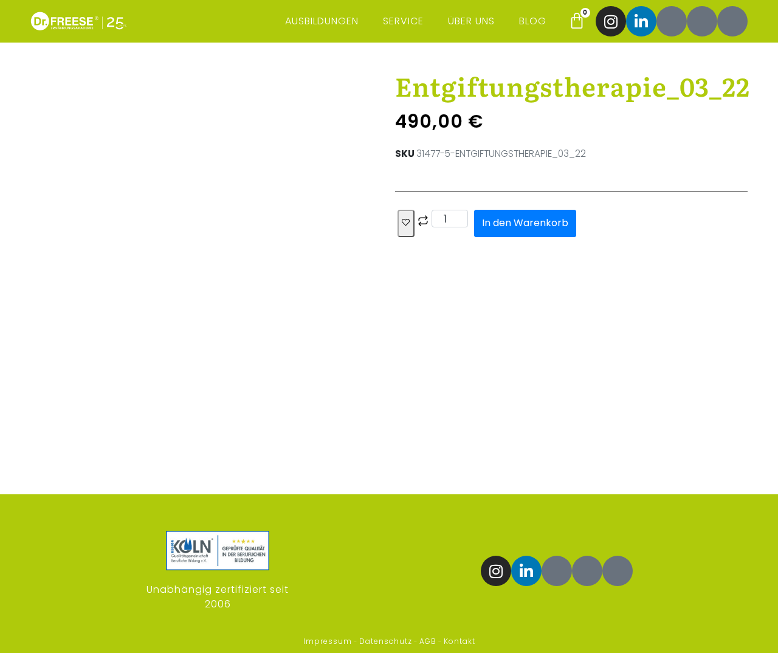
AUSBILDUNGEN (322, 21)
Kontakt (459, 641)
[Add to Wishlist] (406, 223)
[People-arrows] (732, 21)
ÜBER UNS (471, 21)
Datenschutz (385, 641)
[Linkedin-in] (641, 21)
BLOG (532, 21)
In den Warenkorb (525, 223)
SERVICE (403, 21)
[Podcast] (702, 21)
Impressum (327, 641)
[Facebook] (671, 21)
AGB (427, 641)
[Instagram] (611, 21)
